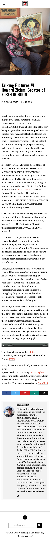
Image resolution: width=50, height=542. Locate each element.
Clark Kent (43, 383)
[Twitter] (15, 393)
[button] (39, 525)
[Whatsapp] (34, 393)
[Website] (18, 496)
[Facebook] (6, 393)
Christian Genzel (11, 102)
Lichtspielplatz (37, 372)
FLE (19, 189)
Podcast (5, 80)
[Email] (43, 393)
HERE (31, 352)
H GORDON (27, 189)
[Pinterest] (25, 393)
